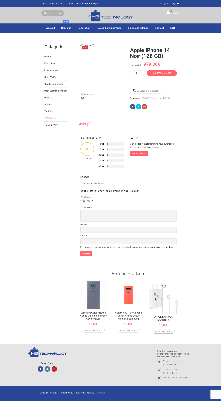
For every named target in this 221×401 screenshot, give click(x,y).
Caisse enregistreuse (109, 28)
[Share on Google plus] (144, 106)
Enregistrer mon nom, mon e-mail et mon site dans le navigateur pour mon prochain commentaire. (128, 247)
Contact (159, 28)
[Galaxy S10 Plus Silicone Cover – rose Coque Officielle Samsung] (128, 295)
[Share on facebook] (132, 106)
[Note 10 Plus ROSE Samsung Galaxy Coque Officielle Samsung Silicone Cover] (198, 295)
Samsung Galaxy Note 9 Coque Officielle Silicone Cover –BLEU (93, 316)
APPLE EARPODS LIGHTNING (163, 318)
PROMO (48, 97)
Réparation (84, 28)
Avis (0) (85, 124)
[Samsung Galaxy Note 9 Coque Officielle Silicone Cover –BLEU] (93, 295)
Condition (101, 392)
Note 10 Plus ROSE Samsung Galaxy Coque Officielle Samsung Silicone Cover (199, 317)
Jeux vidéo (50, 77)
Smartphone (156, 98)
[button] (173, 12)
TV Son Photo (51, 125)
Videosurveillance (138, 28)
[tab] (87, 124)
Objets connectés (53, 84)
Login (164, 3)
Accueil (50, 28)
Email (83, 235)
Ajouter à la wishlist (147, 91)
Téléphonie (50, 118)
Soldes (48, 104)
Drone (47, 56)
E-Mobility (49, 63)
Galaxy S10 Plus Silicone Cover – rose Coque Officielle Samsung (128, 316)
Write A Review (139, 153)
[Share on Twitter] (138, 106)
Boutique (66, 27)
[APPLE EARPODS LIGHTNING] (163, 297)
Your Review (86, 207)
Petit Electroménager (55, 90)
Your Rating (85, 197)
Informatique (51, 70)
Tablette (48, 111)
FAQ (172, 28)
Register (175, 3)
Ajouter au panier (162, 73)
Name (83, 224)
